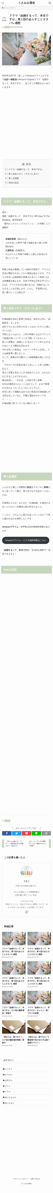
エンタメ (8, 1069)
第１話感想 (14, 178)
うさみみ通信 (26, 3)
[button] (6, 833)
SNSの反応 (14, 182)
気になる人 (9, 1103)
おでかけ (8, 1075)
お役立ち (8, 1080)
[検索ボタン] (50, 3)
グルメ (7, 1086)
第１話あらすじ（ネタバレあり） (24, 174)
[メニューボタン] (3, 3)
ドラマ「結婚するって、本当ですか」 (26, 169)
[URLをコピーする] (46, 833)
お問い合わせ (35, 1179)
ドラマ (7, 27)
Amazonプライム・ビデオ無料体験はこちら (25, 540)
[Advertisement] (26, 124)
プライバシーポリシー (21, 1179)
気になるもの (10, 1097)
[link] (26, 912)
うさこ (26, 881)
